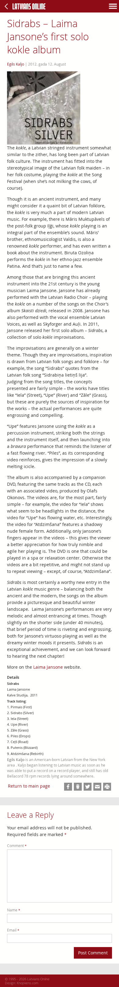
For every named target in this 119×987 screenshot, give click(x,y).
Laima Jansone (48, 667)
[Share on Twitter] (88, 787)
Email (13, 930)
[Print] (107, 787)
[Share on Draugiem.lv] (78, 787)
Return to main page (29, 786)
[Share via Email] (97, 787)
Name (13, 910)
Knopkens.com (27, 983)
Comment (17, 845)
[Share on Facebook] (68, 787)
